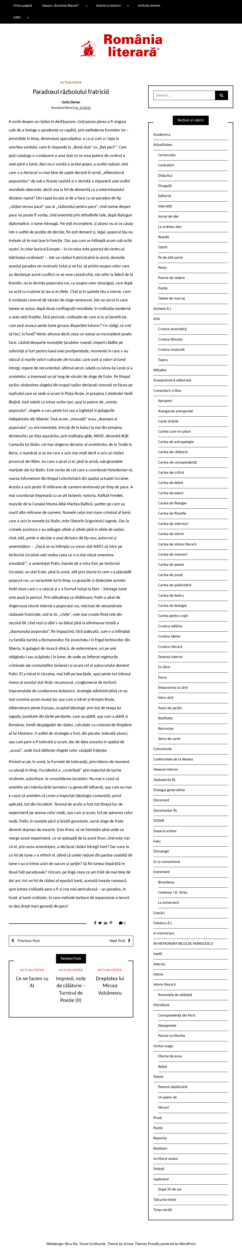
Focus (162, 678)
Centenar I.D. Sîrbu (172, 893)
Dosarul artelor (165, 831)
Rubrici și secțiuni (108, 6)
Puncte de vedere (171, 278)
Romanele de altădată (175, 995)
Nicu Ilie (71, 1244)
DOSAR (158, 821)
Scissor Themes (135, 1244)
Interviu (159, 964)
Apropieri (165, 401)
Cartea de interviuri (173, 524)
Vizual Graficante (92, 1244)
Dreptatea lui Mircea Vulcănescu (110, 986)
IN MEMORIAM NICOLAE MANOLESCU (183, 944)
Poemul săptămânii (173, 1087)
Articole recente (149, 6)
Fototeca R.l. (163, 923)
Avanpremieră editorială (172, 380)
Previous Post (28, 941)
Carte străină (168, 421)
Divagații (165, 186)
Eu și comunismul (166, 862)
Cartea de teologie (172, 606)
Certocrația (167, 155)
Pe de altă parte (170, 258)
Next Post (117, 941)
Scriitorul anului (165, 1159)
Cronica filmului (170, 340)
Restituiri (160, 1149)
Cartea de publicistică (174, 585)
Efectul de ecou (170, 1056)
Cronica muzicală (171, 350)
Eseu (156, 841)
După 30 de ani (170, 1189)
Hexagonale (167, 1026)
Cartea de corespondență (177, 462)
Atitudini (159, 370)
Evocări (159, 913)
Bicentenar (166, 882)
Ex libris (164, 667)
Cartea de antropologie (176, 442)
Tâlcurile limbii (164, 1200)
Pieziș (162, 268)
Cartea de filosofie (172, 513)
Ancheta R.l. (162, 309)
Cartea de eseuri (171, 493)
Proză (157, 1118)
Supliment (161, 1179)
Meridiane (161, 1005)
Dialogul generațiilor (169, 790)
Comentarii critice (167, 391)
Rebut (162, 1067)
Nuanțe (163, 237)
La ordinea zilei (170, 227)
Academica (161, 135)
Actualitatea (71, 82)
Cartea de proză (170, 575)
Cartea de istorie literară (177, 544)
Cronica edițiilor (170, 626)
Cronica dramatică (172, 329)
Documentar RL (165, 811)
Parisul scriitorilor (172, 1036)
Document (161, 800)
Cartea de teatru (171, 596)
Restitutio (165, 718)
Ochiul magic (163, 1046)
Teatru (163, 360)
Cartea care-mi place (174, 432)
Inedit (157, 954)
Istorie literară (164, 985)
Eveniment (161, 872)
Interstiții (165, 206)
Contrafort (166, 165)
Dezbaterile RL (164, 780)
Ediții (16, 17)
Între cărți (165, 698)
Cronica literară (170, 647)
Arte (156, 319)
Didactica (165, 176)
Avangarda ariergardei (175, 411)
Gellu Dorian (71, 102)
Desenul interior (170, 657)
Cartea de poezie (171, 565)
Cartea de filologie (172, 503)
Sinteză (158, 1169)
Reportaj (160, 1138)
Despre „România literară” (60, 6)
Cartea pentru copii (173, 616)
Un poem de (167, 1097)
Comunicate (162, 749)
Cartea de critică (171, 473)
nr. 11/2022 (83, 108)
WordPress (187, 1244)
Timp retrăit (162, 1210)
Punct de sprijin (170, 708)
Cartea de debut (170, 483)
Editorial (164, 196)
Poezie (158, 1077)
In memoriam (163, 933)
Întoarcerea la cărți (173, 688)
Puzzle (163, 288)
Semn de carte (169, 739)
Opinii (162, 247)
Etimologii (161, 851)
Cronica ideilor (169, 636)
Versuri (163, 1108)
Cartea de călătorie (173, 452)
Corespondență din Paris (176, 1016)
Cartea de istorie (171, 534)
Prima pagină (22, 6)
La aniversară (168, 903)
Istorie (158, 974)
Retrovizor (166, 729)
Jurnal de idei (168, 217)
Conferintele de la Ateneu (173, 759)
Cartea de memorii (172, 555)
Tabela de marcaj (171, 298)
